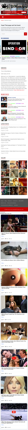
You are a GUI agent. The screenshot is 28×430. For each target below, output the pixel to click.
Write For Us (3, 203)
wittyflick (16, 205)
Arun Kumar (13, 61)
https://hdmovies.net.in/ (19, 90)
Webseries (17, 56)
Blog (3, 56)
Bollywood (6, 56)
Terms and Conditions (11, 203)
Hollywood (13, 117)
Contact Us (15, 200)
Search (25, 33)
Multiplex (10, 104)
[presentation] (24, 38)
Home (2, 200)
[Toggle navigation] (2, 17)
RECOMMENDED (5, 38)
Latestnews (12, 56)
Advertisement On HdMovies (7, 205)
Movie (22, 103)
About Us (10, 200)
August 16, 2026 (6, 61)
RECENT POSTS (5, 94)
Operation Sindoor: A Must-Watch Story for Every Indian (13, 151)
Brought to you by (12, 97)
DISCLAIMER (21, 200)
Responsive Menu (25, 1)
